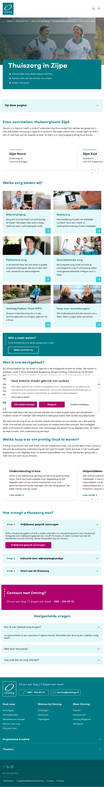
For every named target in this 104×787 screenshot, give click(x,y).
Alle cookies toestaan (24, 404)
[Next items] (98, 169)
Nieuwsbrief (79, 715)
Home (9, 21)
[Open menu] (98, 9)
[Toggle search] (93, 9)
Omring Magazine (82, 719)
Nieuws (77, 710)
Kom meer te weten (20, 396)
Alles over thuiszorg (40, 21)
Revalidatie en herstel (14, 719)
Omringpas (8, 710)
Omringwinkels (10, 715)
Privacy (60, 781)
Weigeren (51, 404)
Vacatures (43, 715)
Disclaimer (9, 781)
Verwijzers (78, 724)
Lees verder (15, 495)
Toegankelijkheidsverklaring (30, 781)
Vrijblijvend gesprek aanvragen (28, 545)
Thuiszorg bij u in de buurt (64, 21)
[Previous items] (92, 169)
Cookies (50, 781)
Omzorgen (43, 710)
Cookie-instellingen (80, 404)
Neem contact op (23, 350)
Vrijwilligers (43, 719)
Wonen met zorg (11, 724)
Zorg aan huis (22, 21)
